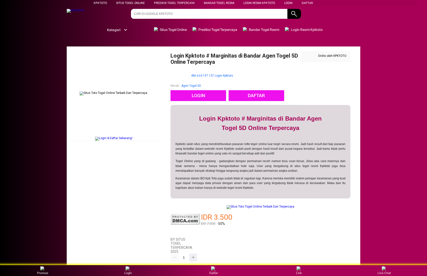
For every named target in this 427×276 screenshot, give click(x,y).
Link (299, 273)
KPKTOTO (100, 3)
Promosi (42, 273)
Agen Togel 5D (191, 85)
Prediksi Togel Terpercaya (174, 3)
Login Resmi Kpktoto (259, 3)
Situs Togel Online (130, 3)
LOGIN (288, 3)
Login (128, 273)
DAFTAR (307, 3)
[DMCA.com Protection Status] (185, 224)
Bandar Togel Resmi (219, 3)
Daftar (213, 273)
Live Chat (384, 273)
